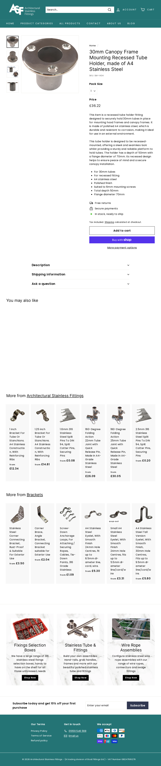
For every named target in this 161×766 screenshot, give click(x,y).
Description (41, 265)
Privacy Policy (39, 731)
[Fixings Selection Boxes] (30, 629)
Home (10, 23)
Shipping (109, 222)
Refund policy (39, 740)
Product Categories (37, 23)
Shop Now (30, 677)
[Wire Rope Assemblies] (131, 629)
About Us (114, 23)
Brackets (35, 494)
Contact (94, 23)
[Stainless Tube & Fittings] (80, 629)
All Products (69, 23)
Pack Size (96, 84)
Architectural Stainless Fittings (55, 395)
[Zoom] (50, 64)
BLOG (131, 23)
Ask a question (43, 284)
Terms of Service (41, 735)
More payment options (122, 247)
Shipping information (48, 274)
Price (92, 99)
